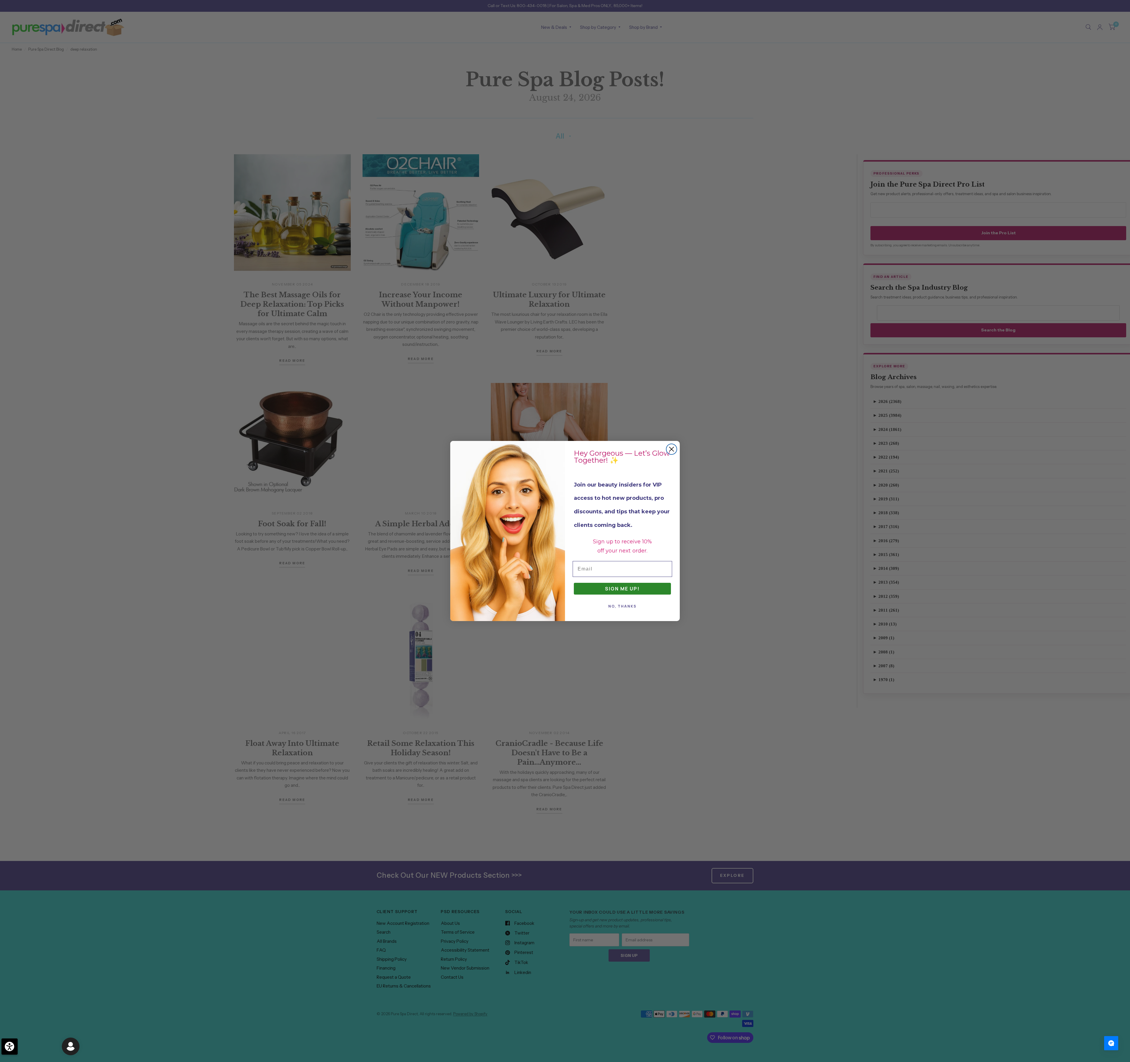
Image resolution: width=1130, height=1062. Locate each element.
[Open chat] (1111, 1043)
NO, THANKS (622, 606)
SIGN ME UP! (622, 588)
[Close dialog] (671, 449)
